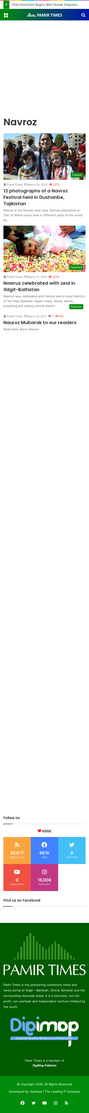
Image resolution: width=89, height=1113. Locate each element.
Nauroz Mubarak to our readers (39, 322)
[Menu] (5, 16)
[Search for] (83, 16)
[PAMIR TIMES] (44, 14)
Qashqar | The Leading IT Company (55, 1091)
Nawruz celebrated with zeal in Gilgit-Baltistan (39, 286)
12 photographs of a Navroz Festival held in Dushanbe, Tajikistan (35, 197)
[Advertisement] (44, 67)
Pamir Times (15, 184)
